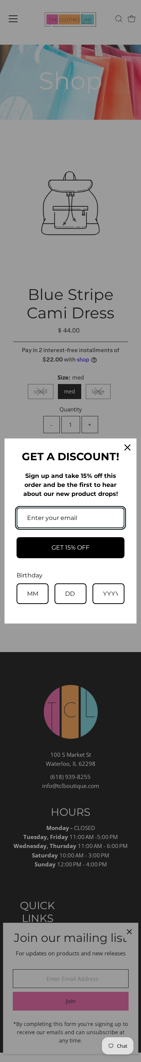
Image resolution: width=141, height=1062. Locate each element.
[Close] (127, 447)
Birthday (29, 575)
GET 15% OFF (70, 547)
